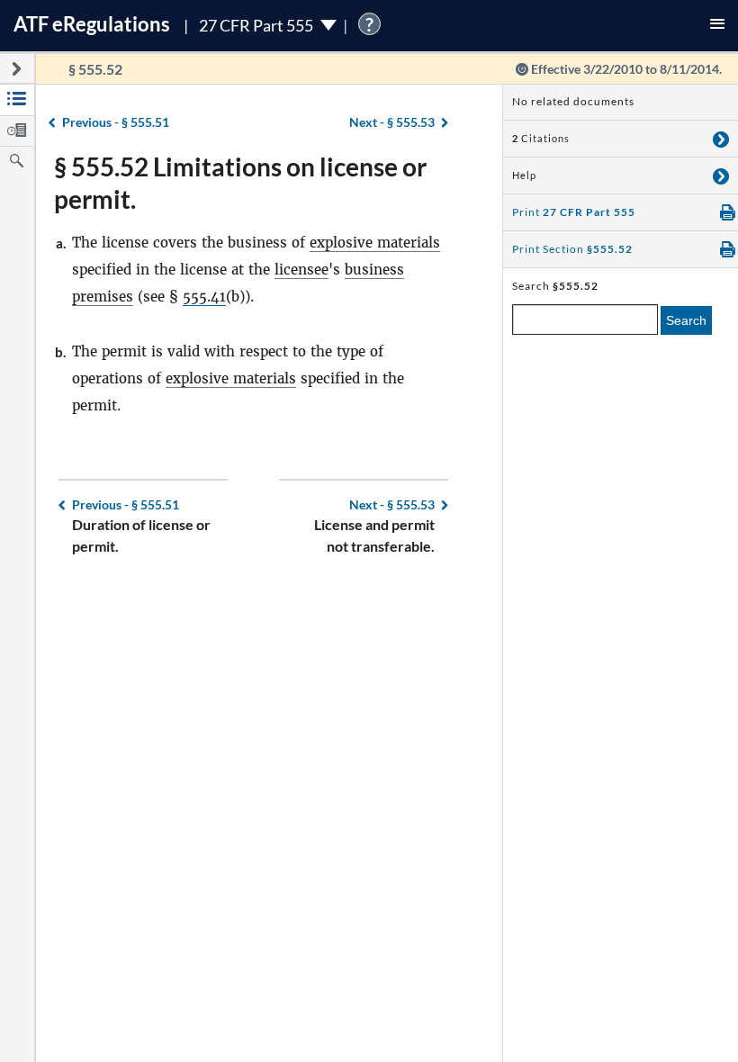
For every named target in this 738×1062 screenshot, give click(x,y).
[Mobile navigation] (717, 25)
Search (686, 320)
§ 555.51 (115, 122)
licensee (301, 269)
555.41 (204, 296)
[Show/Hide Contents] (721, 139)
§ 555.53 (392, 122)
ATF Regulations (92, 24)
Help (524, 175)
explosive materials (375, 242)
